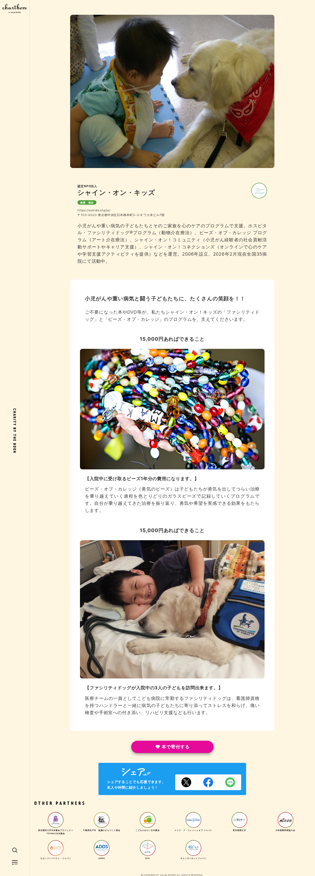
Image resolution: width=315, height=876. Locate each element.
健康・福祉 (87, 202)
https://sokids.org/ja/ (94, 210)
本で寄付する (175, 746)
